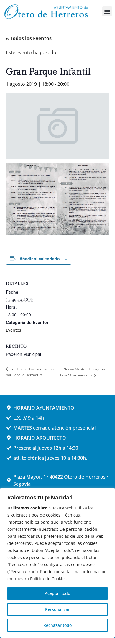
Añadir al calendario (39, 259)
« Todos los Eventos (29, 38)
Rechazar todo (57, 625)
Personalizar (57, 609)
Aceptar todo (57, 593)
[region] (57, 563)
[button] (107, 11)
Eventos (13, 330)
